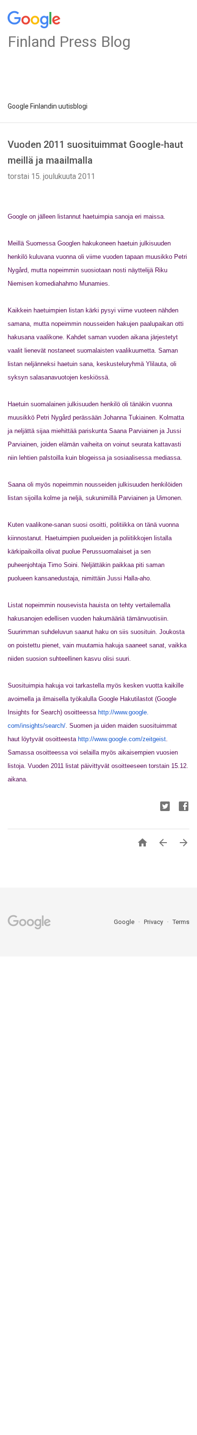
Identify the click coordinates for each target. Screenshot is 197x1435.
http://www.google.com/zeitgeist (122, 739)
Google (125, 921)
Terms (181, 921)
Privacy (154, 921)
